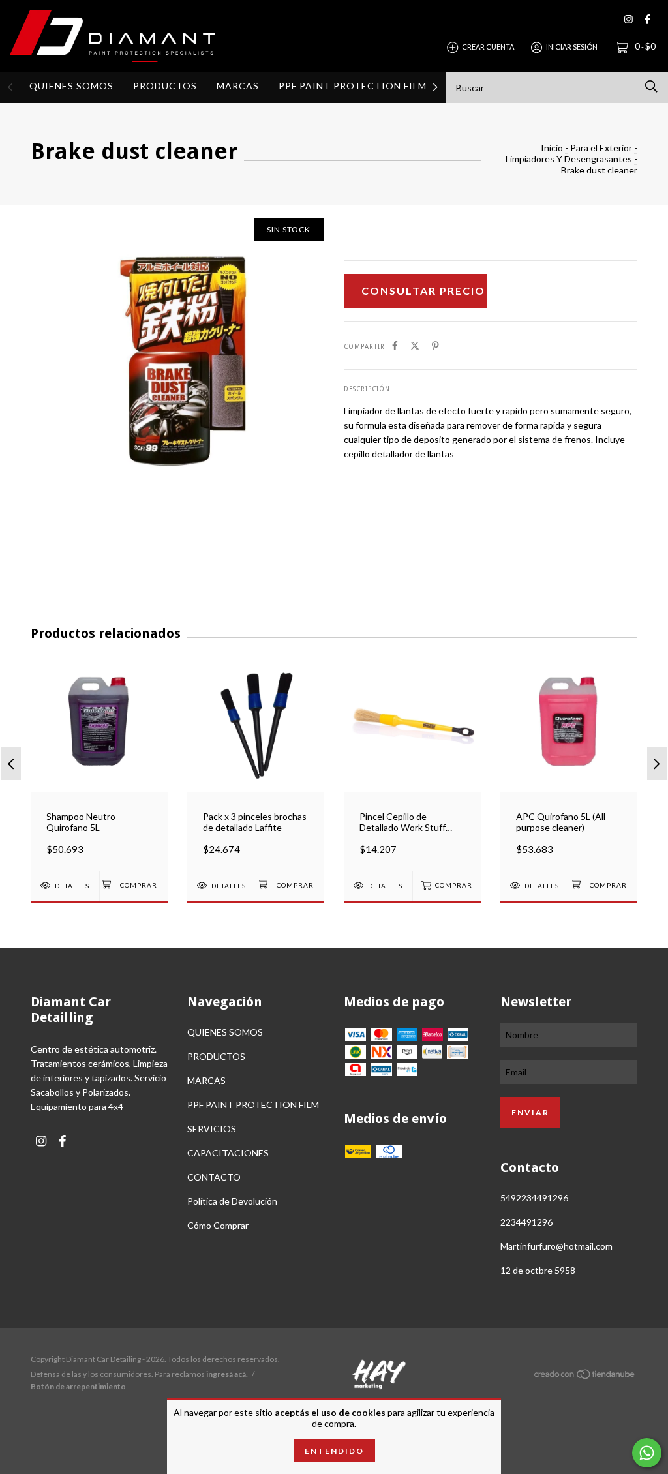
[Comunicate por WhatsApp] (646, 1452)
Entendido (334, 1451)
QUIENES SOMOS (71, 85)
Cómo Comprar (218, 1225)
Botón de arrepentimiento (78, 1386)
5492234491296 (534, 1197)
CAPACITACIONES (228, 1152)
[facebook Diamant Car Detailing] (647, 19)
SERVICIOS (211, 1128)
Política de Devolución (232, 1201)
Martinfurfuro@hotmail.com (556, 1246)
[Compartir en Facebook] (395, 345)
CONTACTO (214, 1176)
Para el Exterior (601, 147)
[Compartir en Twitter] (415, 345)
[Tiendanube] (585, 1376)
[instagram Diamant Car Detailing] (628, 19)
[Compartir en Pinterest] (435, 345)
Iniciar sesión (572, 46)
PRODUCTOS (165, 85)
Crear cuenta (488, 46)
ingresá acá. (227, 1374)
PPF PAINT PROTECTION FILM (353, 85)
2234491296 (526, 1221)
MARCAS (238, 85)
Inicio (552, 147)
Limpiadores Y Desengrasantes (569, 158)
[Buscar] (651, 86)
